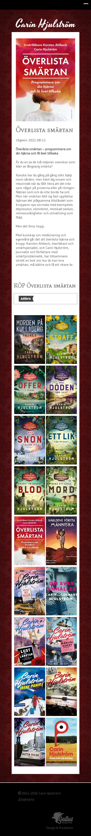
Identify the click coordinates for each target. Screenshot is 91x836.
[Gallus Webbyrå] (62, 818)
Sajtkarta (27, 799)
